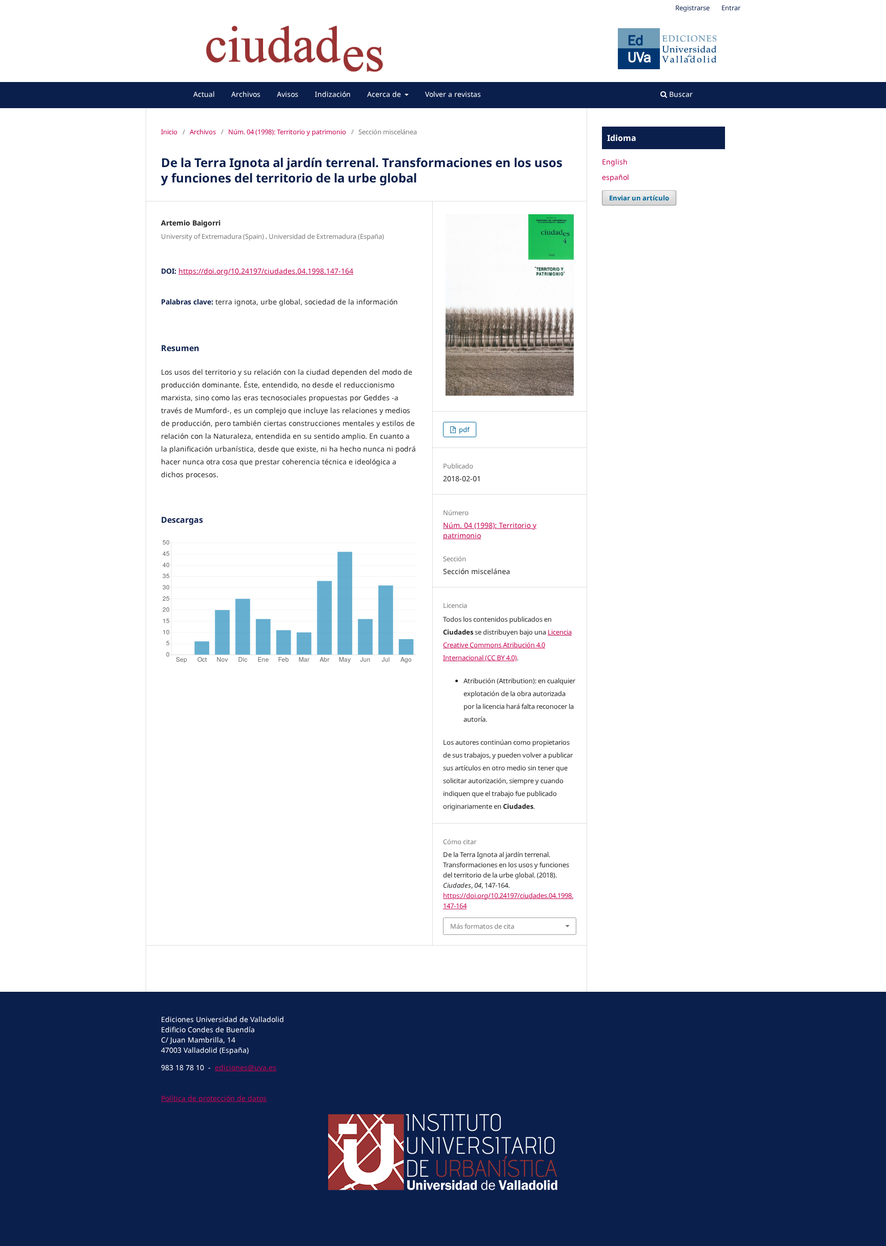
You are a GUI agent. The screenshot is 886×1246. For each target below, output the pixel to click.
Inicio (169, 131)
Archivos (245, 94)
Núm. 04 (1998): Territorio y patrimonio (287, 131)
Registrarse (692, 7)
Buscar (680, 94)
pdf (463, 429)
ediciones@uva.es (245, 1067)
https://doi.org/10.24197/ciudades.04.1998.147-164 (265, 271)
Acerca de (385, 94)
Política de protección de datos (214, 1098)
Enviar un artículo (639, 197)
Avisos (287, 94)
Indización (333, 94)
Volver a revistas (453, 94)
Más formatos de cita (482, 926)
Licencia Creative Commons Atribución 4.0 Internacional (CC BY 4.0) (507, 644)
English (615, 162)
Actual (204, 94)
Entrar (730, 7)
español (615, 177)
